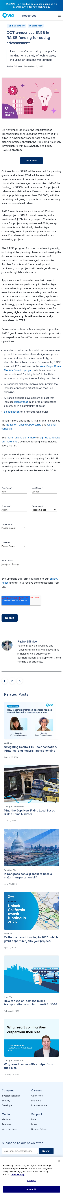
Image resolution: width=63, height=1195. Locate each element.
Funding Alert (35, 25)
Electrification (12, 411)
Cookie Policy (17, 1174)
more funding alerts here (21, 437)
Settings (31, 1180)
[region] (31, 1176)
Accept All (31, 1189)
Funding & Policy (16, 25)
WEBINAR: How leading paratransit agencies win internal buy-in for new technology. (31, 5)
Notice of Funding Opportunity (23, 424)
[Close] (59, 1161)
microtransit (21, 401)
